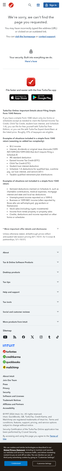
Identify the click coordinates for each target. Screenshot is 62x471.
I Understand (16, 463)
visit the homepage (25, 36)
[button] (31, 229)
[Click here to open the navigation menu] (4, 4)
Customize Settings (44, 463)
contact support (47, 36)
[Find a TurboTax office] (38, 5)
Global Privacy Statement (14, 450)
